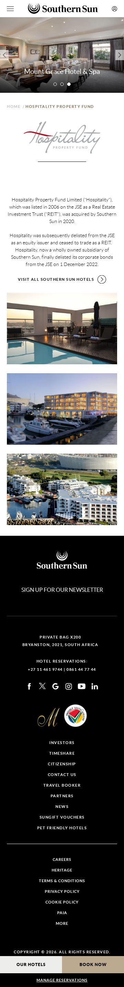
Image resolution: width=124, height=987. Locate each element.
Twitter (42, 686)
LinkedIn (95, 686)
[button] (55, 84)
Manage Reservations (62, 980)
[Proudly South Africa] (75, 716)
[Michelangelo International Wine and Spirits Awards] (49, 717)
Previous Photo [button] (4, 55)
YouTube (82, 686)
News (62, 807)
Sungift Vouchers (62, 817)
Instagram (68, 686)
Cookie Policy (62, 902)
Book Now (93, 964)
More (62, 923)
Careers (62, 860)
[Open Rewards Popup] (114, 8)
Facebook (29, 686)
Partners (62, 796)
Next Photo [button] (119, 55)
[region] (10, 8)
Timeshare (62, 753)
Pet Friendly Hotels (62, 828)
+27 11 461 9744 (45, 669)
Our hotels (31, 964)
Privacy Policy (62, 892)
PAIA (62, 913)
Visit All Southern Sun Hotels (56, 279)
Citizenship (62, 764)
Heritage (62, 870)
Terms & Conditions (62, 881)
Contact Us (62, 775)
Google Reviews (55, 686)
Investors (62, 743)
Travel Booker (62, 785)
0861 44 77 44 (81, 669)
